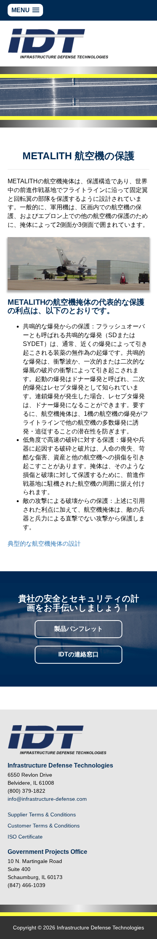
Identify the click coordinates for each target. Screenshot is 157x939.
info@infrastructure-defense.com (47, 799)
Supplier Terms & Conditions (42, 814)
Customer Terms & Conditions (44, 826)
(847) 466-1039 (26, 885)
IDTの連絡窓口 (78, 654)
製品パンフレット (78, 628)
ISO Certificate (25, 837)
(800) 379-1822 (26, 791)
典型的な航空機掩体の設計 (44, 543)
